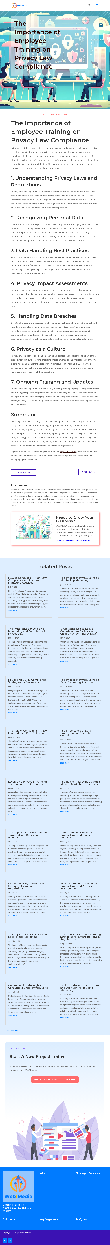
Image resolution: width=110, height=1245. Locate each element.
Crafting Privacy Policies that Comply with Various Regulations (26, 886)
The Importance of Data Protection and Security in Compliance (76, 733)
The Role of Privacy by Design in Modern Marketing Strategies (80, 783)
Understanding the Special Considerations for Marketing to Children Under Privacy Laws (80, 631)
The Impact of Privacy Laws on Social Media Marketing (27, 935)
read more (12, 610)
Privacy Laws (62, 114)
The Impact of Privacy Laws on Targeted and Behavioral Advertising (27, 835)
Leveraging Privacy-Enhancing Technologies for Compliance (27, 783)
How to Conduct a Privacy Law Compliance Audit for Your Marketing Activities (27, 580)
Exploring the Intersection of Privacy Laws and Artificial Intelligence (78, 886)
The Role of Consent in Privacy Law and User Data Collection (27, 732)
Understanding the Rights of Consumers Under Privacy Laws (28, 986)
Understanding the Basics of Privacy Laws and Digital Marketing (78, 835)
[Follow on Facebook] (5, 1240)
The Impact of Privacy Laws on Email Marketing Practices (79, 681)
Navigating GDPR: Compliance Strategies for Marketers (27, 681)
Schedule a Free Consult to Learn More (55, 1079)
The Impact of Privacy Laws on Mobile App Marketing (79, 579)
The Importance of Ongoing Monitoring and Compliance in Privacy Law (27, 631)
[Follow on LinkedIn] (10, 1240)
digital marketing (68, 451)
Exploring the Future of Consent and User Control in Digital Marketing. (81, 988)
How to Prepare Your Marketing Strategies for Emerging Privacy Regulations (80, 937)
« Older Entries (12, 1030)
